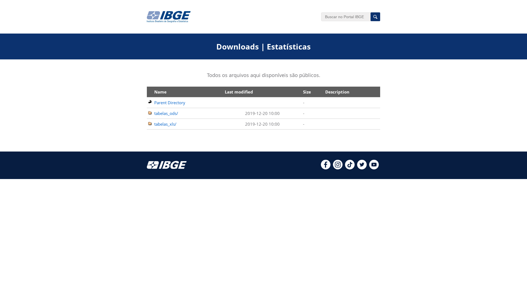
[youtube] (374, 168)
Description (337, 92)
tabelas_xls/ (165, 124)
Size (307, 92)
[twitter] (362, 168)
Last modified (239, 92)
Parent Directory (169, 102)
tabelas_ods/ (166, 113)
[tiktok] (350, 168)
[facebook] (325, 168)
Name (160, 92)
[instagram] (338, 168)
